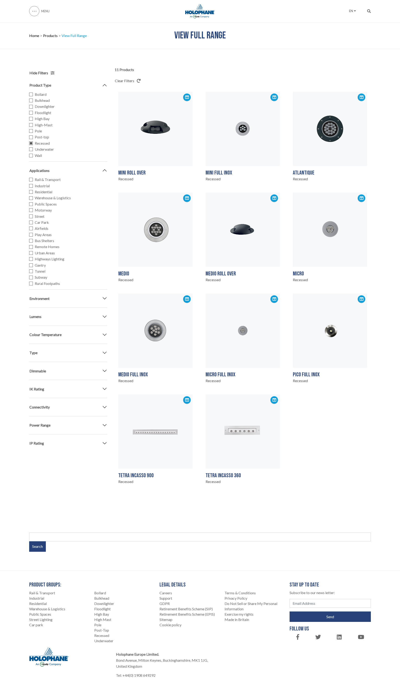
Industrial (42, 186)
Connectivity (39, 407)
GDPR (164, 603)
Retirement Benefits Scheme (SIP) (186, 609)
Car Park (42, 222)
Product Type (40, 85)
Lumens (35, 316)
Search (37, 546)
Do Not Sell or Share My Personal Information (251, 606)
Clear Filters (125, 80)
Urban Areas (45, 253)
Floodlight (43, 113)
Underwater (44, 149)
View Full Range (74, 36)
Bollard (41, 94)
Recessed (42, 143)
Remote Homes (47, 247)
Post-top (42, 137)
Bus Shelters (44, 241)
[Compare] (187, 97)
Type (33, 352)
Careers (165, 593)
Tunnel (40, 271)
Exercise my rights (239, 614)
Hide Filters (39, 73)
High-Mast (44, 125)
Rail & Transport (48, 180)
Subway (41, 277)
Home (34, 36)
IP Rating (36, 443)
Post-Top (101, 630)
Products (50, 36)
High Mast (102, 619)
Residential (43, 192)
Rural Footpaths (47, 283)
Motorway (43, 210)
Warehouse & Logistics (53, 198)
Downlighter (45, 106)
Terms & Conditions (240, 593)
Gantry (40, 265)
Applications (39, 170)
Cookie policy (170, 625)
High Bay (42, 119)
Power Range (39, 425)
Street (39, 216)
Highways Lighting (49, 259)
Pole (38, 131)
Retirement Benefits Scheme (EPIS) (187, 614)
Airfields (41, 228)
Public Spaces (46, 204)
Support (165, 598)
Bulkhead (42, 100)
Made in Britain (237, 619)
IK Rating (36, 389)
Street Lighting (41, 619)
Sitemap (165, 619)
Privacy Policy (236, 598)
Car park (36, 625)
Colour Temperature (45, 334)
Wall (38, 155)
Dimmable (37, 371)
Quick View (155, 155)
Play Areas (43, 235)
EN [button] (351, 11)
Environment (39, 298)
